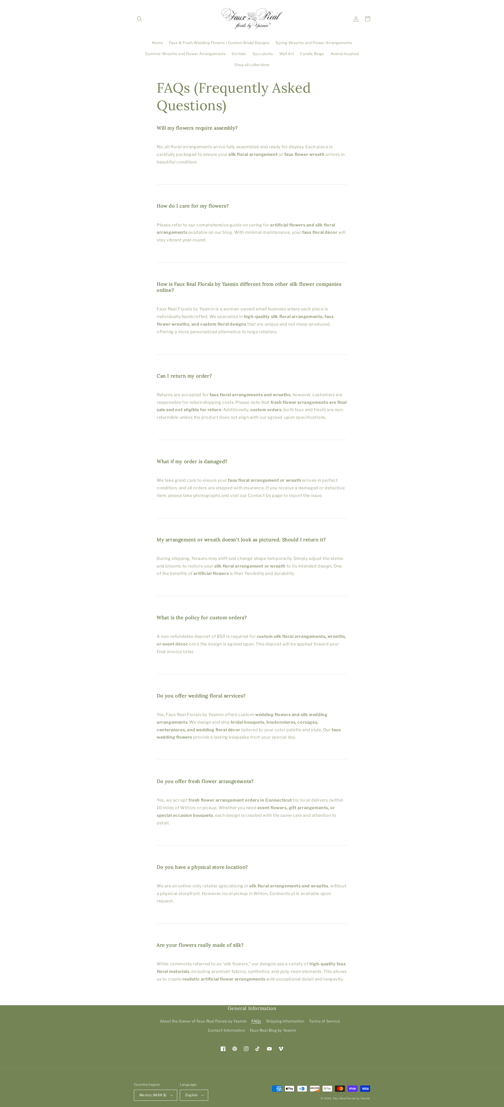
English (191, 1095)
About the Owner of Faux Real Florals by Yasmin (203, 1021)
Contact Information (226, 1030)
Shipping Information (285, 1021)
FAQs (256, 1021)
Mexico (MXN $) (153, 1095)
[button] (139, 19)
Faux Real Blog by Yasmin (273, 1030)
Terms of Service (324, 1021)
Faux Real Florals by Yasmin (351, 1098)
